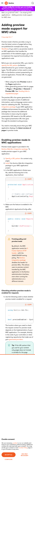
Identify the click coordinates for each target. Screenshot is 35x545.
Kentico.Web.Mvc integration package (15, 149)
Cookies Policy (22, 447)
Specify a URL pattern (13, 158)
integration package (8, 107)
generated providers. (16, 339)
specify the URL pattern (10, 65)
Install (7, 163)
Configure (8, 459)
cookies (15, 443)
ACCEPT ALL (8, 455)
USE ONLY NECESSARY (24, 454)
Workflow (5, 49)
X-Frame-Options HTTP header (20, 251)
